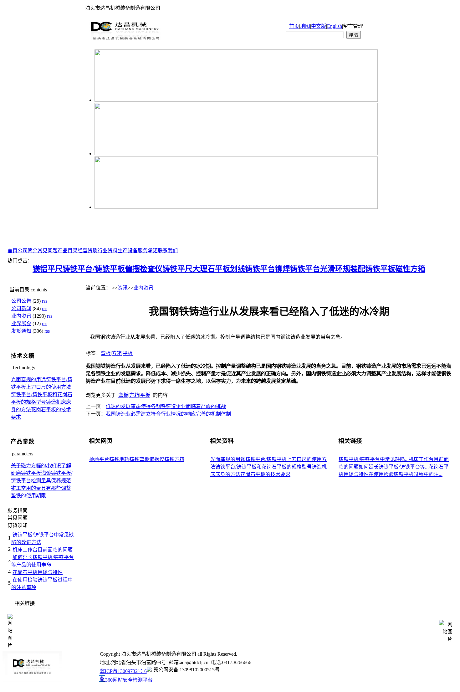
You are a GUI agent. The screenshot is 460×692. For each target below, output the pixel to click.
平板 (128, 353)
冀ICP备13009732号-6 (123, 671)
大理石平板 (211, 269)
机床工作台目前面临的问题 (43, 549)
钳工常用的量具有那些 (36, 488)
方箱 (117, 353)
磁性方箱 (410, 269)
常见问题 (48, 250)
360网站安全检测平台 (129, 680)
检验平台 (99, 459)
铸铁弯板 (139, 459)
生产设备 (128, 250)
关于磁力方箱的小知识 (36, 465)
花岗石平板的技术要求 (265, 474)
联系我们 (168, 250)
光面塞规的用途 (28, 379)
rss (44, 301)
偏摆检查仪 (143, 269)
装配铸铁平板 (372, 269)
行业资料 (108, 250)
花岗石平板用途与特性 (38, 572)
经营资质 (88, 250)
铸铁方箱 (174, 459)
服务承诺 (148, 250)
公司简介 (28, 250)
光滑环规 (335, 269)
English (334, 26)
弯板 (106, 353)
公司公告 (21, 301)
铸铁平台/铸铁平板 (94, 269)
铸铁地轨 (119, 459)
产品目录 (68, 250)
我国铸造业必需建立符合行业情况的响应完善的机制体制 (168, 414)
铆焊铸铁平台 (297, 269)
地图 (305, 26)
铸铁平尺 (177, 269)
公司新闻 (21, 308)
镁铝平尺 (48, 269)
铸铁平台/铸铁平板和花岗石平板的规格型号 (263, 466)
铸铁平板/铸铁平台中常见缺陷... (374, 459)
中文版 (318, 26)
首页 (294, 26)
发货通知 (21, 331)
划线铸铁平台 (252, 269)
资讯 (123, 287)
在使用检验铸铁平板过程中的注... (405, 474)
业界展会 (21, 323)
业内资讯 (21, 316)
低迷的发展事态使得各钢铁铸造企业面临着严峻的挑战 (166, 406)
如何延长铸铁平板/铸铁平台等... (394, 466)
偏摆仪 (156, 459)
